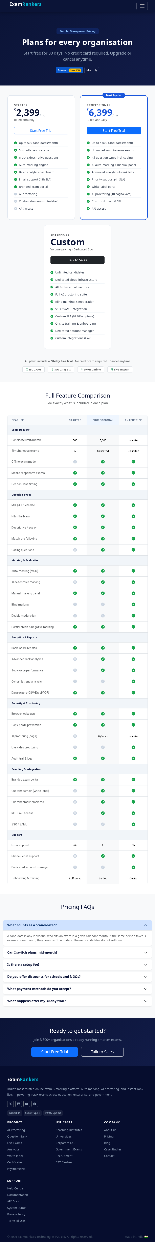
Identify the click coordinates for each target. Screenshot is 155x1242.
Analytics (13, 1149)
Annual (69, 70)
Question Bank (17, 1136)
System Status (16, 1208)
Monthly (91, 70)
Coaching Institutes (69, 1130)
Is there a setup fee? (23, 964)
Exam (25, 4)
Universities (64, 1136)
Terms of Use (16, 1221)
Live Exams (14, 1143)
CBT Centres (64, 1162)
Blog (107, 1143)
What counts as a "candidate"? (32, 925)
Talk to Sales (77, 260)
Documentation (17, 1195)
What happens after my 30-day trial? (36, 1001)
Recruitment (64, 1156)
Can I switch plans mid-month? (32, 952)
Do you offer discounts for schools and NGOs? (44, 976)
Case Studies (112, 1149)
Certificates (14, 1162)
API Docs (13, 1201)
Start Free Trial (41, 130)
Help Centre (15, 1188)
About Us (110, 1130)
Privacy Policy (16, 1214)
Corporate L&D (65, 1143)
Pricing (109, 1136)
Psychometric (16, 1169)
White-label (15, 1156)
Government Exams (69, 1149)
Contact (109, 1156)
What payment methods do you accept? (39, 989)
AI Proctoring (16, 1130)
